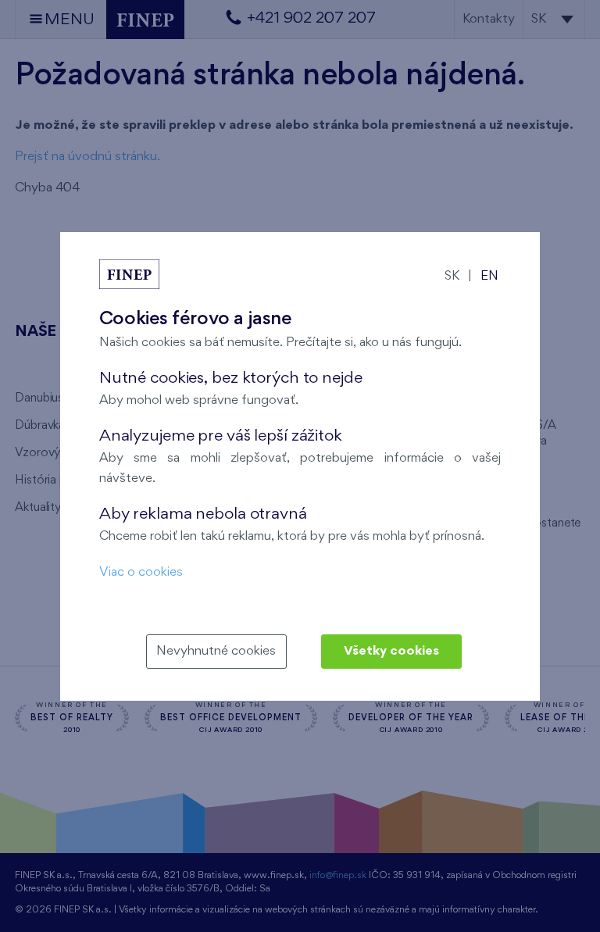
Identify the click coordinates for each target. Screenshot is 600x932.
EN (489, 276)
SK (452, 276)
